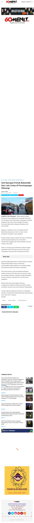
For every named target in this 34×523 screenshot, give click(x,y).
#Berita (3, 300)
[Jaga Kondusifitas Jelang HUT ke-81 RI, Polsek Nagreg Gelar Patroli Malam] (29, 406)
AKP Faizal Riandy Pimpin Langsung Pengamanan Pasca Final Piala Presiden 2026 (12, 422)
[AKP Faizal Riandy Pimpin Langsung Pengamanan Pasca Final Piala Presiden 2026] (29, 424)
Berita (6, 180)
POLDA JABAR (11, 180)
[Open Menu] (2, 2)
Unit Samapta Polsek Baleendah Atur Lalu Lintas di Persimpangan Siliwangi (16, 185)
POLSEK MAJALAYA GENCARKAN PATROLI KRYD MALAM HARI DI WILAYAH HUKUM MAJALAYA (12, 414)
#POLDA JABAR (11, 300)
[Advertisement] (17, 103)
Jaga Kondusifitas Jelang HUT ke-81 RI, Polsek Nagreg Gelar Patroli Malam (12, 404)
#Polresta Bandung (22, 300)
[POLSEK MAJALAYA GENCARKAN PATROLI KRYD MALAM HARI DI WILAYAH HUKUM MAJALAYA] (29, 415)
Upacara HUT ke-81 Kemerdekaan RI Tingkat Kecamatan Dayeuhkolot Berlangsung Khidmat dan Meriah (12, 388)
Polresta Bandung (19, 180)
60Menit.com (21, 519)
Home (2, 180)
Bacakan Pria (14, 195)
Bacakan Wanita (6, 195)
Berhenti (21, 195)
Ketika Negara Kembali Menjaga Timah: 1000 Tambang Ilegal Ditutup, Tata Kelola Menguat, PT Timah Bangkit (12, 396)
